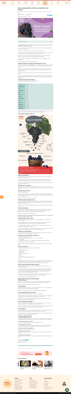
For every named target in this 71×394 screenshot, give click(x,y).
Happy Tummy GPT (19, 383)
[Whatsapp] (52, 15)
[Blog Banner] (35, 353)
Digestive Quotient (18, 380)
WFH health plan (33, 387)
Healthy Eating (29, 348)
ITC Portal (46, 386)
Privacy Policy (47, 389)
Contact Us (46, 383)
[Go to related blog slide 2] (35, 370)
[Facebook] (47, 15)
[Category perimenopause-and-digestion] (47, 364)
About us (46, 381)
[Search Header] (66, 3)
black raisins (22, 281)
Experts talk (17, 384)
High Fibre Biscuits (18, 389)
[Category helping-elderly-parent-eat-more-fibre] (35, 364)
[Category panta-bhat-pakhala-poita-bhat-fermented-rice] (23, 364)
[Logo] (7, 383)
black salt (29, 240)
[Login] (68, 3)
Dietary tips (32, 380)
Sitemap (46, 384)
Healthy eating (33, 384)
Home (19, 348)
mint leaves (34, 238)
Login (45, 380)
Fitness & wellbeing (33, 383)
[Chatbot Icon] (67, 390)
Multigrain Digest (23, 348)
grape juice (24, 241)
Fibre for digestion (33, 381)
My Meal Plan (20, 206)
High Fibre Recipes (18, 386)
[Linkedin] (50, 15)
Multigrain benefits (33, 386)
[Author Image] (18, 14)
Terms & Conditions (48, 387)
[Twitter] (49, 15)
